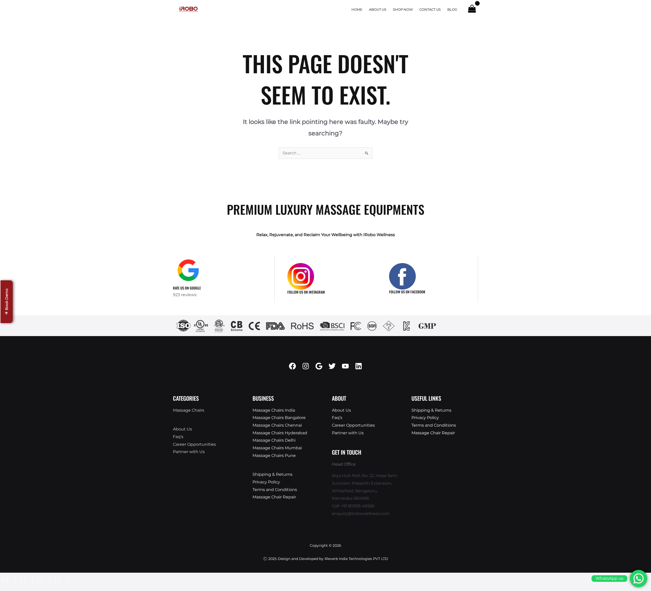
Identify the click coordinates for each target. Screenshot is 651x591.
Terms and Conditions (275, 489)
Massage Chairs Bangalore (279, 417)
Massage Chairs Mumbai (277, 447)
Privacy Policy (266, 482)
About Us (377, 9)
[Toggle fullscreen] (25, 578)
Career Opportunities (194, 444)
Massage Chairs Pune (274, 455)
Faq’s (178, 436)
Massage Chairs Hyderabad (280, 432)
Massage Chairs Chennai (277, 425)
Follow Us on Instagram (306, 292)
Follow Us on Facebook (407, 291)
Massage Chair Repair (274, 497)
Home (356, 9)
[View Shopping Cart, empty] (472, 9)
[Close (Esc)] (60, 578)
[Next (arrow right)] (25, 587)
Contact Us (430, 9)
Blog (452, 9)
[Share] (43, 578)
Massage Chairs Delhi (274, 440)
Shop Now (403, 9)
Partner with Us (189, 451)
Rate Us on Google (187, 288)
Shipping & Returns (272, 474)
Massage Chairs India (274, 410)
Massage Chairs (188, 410)
